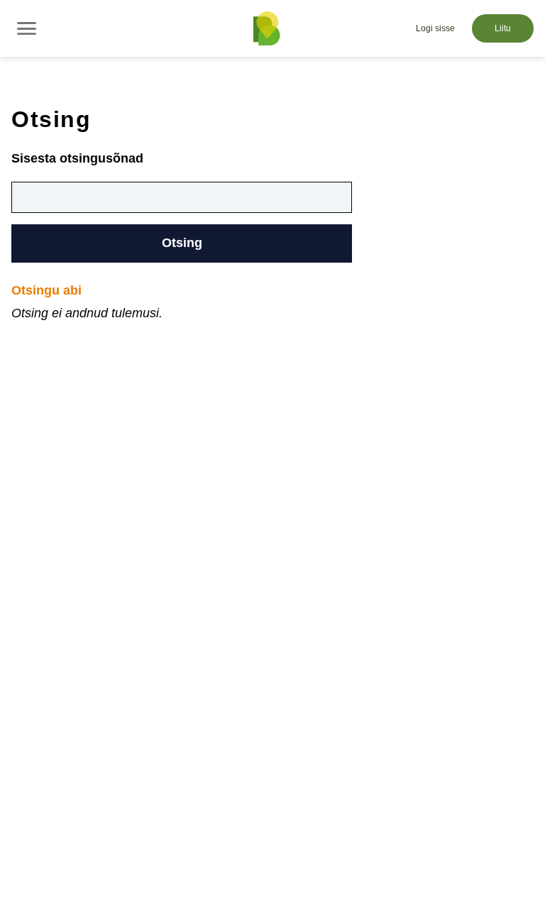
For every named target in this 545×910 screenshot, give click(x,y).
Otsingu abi (46, 290)
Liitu (503, 28)
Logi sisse (435, 28)
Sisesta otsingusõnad (77, 158)
